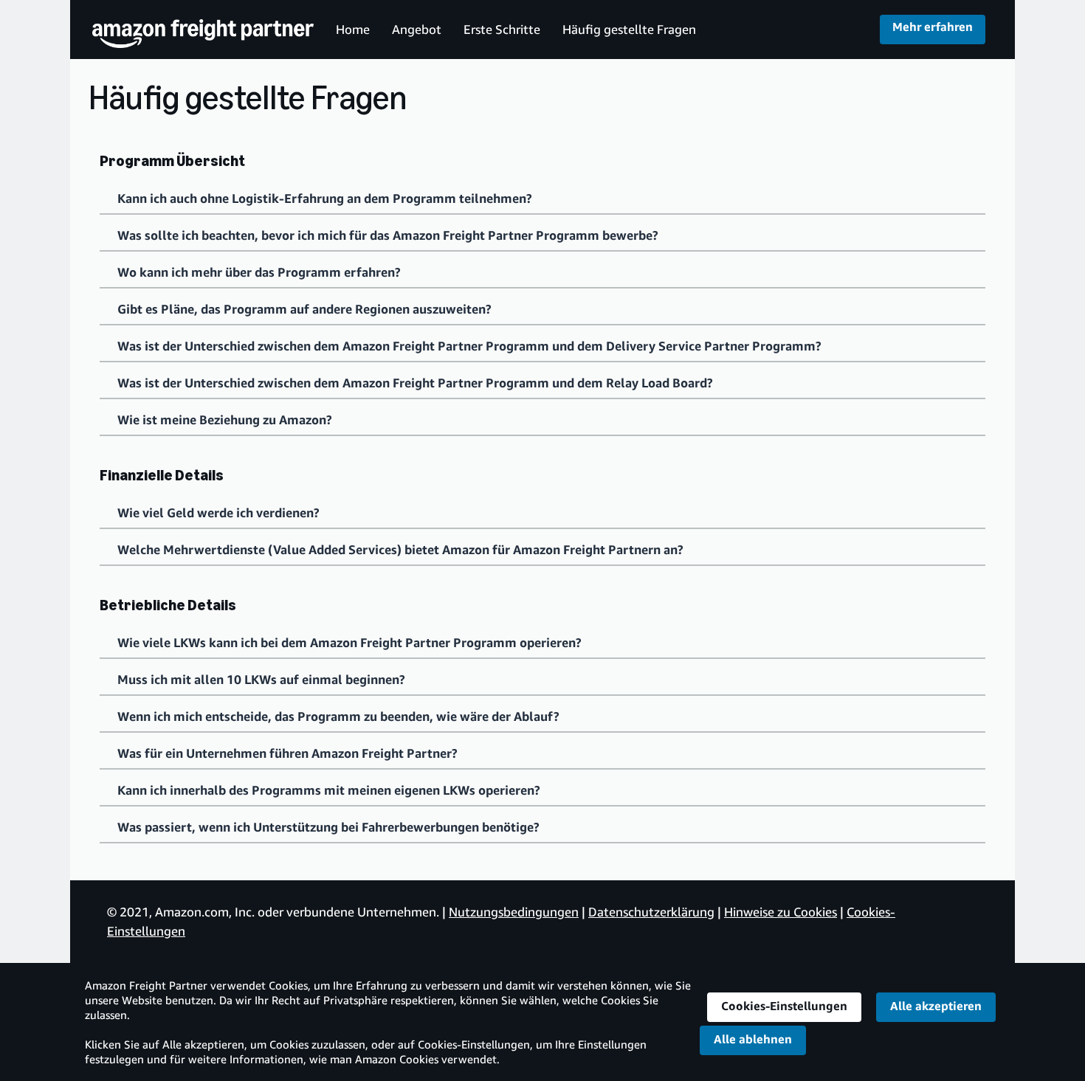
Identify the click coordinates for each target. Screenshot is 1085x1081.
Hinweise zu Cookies (780, 911)
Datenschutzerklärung (651, 911)
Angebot (416, 29)
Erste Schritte (502, 29)
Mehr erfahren (932, 26)
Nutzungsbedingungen (514, 911)
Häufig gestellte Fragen (629, 29)
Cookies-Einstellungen (784, 1005)
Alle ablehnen (753, 1039)
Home (353, 29)
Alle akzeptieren (936, 1005)
